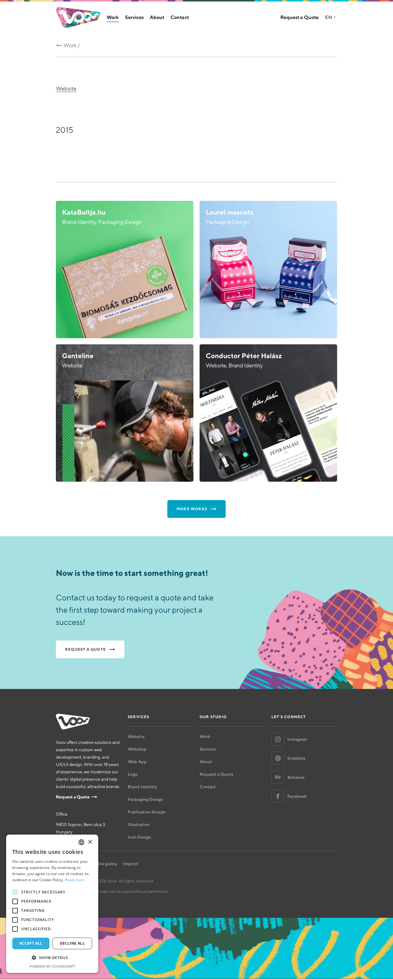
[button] (52, 957)
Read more (74, 879)
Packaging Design (145, 799)
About (157, 17)
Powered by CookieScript (52, 966)
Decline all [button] (72, 943)
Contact (179, 17)
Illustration (139, 824)
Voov (78, 17)
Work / (72, 45)
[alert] (52, 904)
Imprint (130, 863)
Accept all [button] (30, 943)
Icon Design (139, 837)
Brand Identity (142, 787)
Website (66, 88)
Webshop (137, 749)
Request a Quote (299, 17)
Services (134, 17)
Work (113, 17)
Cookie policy (103, 863)
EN (328, 17)
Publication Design (146, 812)
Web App (137, 761)
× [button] (90, 842)
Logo (133, 774)
